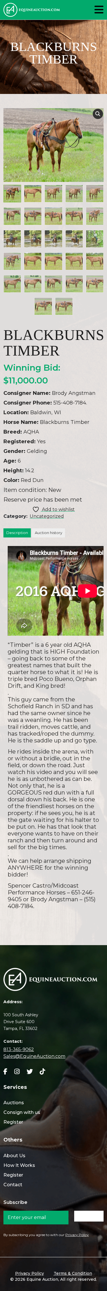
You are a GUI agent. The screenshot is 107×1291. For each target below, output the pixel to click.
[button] (98, 114)
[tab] (17, 532)
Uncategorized (47, 516)
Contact (12, 1184)
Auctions (13, 1102)
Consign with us (21, 1112)
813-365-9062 (18, 1049)
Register (13, 1122)
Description (17, 532)
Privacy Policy (77, 1235)
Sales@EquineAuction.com (34, 1056)
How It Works (19, 1165)
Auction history (48, 532)
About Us (14, 1155)
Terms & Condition (73, 1273)
